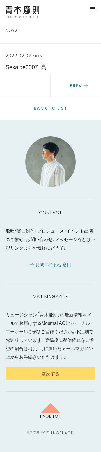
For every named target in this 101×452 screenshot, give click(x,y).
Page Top (50, 415)
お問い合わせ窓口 (53, 264)
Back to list (50, 108)
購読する (50, 373)
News (11, 30)
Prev (76, 85)
